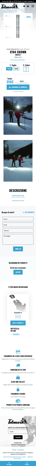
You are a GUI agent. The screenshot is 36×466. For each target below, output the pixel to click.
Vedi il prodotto (18, 323)
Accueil (8, 49)
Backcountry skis (15, 49)
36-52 (18, 316)
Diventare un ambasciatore (18, 445)
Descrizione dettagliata (17, 60)
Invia (17, 249)
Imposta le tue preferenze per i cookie (14, 456)
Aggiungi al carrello (19, 87)
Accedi (18, 272)
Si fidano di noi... (18, 443)
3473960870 (29, 212)
